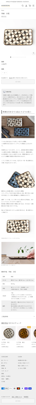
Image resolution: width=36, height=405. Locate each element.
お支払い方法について (23, 363)
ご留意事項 (4, 316)
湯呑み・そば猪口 (6, 376)
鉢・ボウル (4, 363)
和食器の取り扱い (22, 360)
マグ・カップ (4, 371)
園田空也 (3, 16)
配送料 (10, 78)
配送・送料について (23, 365)
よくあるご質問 (22, 368)
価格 (2, 61)
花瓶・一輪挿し (5, 379)
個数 (2, 69)
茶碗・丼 (3, 368)
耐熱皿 (3, 365)
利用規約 (26, 396)
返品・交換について (17, 396)
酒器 (2, 373)
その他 (3, 381)
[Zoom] (33, 53)
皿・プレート (4, 360)
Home (2, 10)
